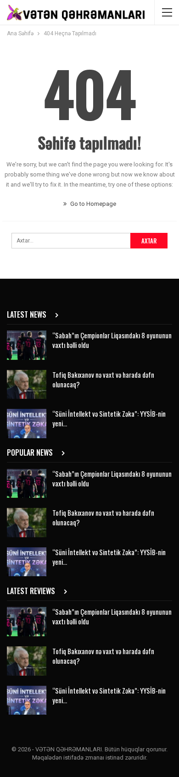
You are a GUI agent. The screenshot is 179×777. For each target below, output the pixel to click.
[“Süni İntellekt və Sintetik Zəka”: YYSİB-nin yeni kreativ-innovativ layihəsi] (26, 423)
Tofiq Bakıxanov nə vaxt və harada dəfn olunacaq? (103, 379)
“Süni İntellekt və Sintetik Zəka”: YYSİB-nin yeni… (109, 418)
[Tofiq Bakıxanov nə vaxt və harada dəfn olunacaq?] (26, 384)
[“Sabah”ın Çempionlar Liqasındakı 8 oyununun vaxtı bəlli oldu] (26, 345)
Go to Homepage (92, 203)
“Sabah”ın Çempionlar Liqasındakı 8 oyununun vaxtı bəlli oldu (112, 340)
